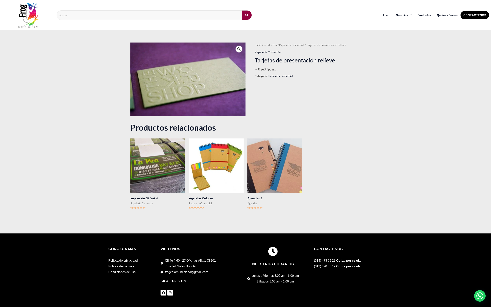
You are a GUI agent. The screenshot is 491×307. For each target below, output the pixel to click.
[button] (239, 49)
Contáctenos (474, 15)
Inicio (386, 15)
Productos (424, 15)
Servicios (402, 15)
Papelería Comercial (291, 45)
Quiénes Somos (447, 15)
